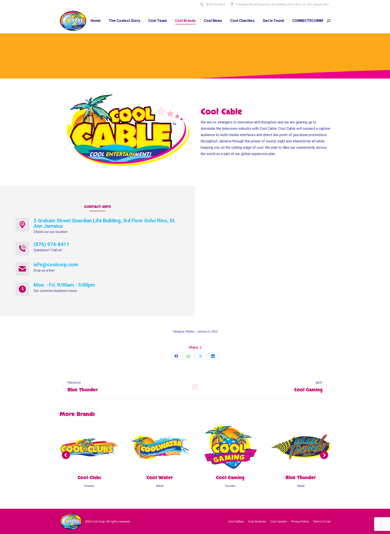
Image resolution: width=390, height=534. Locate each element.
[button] (66, 455)
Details (95, 447)
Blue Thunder (301, 478)
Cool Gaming (230, 478)
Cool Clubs (89, 478)
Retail (159, 486)
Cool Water (159, 478)
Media (190, 331)
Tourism (89, 486)
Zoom (83, 447)
